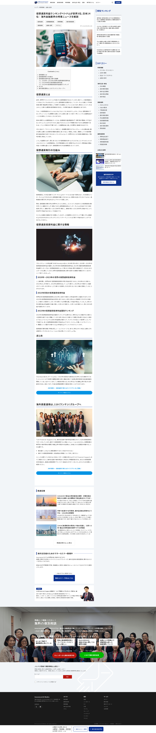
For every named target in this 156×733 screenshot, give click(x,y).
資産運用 (52, 2)
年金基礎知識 (104, 118)
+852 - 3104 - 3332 (62, 729)
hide (57, 71)
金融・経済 (49, 25)
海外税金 (103, 97)
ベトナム (58, 25)
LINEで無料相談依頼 (91, 655)
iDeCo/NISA (104, 105)
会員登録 (118, 2)
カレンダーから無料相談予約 (64, 655)
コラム (65, 708)
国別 (83, 2)
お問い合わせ (118, 723)
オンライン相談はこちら (64, 392)
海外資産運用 (70, 21)
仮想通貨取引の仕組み (45, 77)
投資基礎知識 (50, 21)
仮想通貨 (40, 21)
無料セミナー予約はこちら (64, 578)
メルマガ (106, 706)
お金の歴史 (103, 107)
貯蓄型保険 (103, 144)
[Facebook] (40, 707)
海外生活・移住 (76, 2)
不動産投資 (103, 110)
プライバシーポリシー (43, 682)
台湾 (85, 706)
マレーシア (86, 711)
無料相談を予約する (108, 182)
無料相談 (106, 701)
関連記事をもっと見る (64, 543)
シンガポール (87, 701)
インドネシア (87, 713)
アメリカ (86, 718)
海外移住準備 (104, 94)
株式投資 (103, 123)
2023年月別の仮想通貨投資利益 (50, 82)
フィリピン (86, 716)
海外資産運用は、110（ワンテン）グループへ (51, 88)
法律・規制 (103, 73)
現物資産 (103, 128)
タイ (85, 704)
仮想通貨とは (42, 75)
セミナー (98, 2)
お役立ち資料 (102, 150)
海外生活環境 (104, 91)
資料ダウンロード (108, 704)
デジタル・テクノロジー (107, 70)
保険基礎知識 (104, 142)
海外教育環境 (104, 89)
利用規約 (112, 723)
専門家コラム (90, 2)
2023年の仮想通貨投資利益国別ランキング (54, 84)
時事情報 (67, 2)
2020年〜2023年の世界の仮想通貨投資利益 (54, 80)
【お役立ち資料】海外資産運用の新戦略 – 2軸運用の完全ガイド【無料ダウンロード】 (113, 161)
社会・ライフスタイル (106, 75)
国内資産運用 (104, 115)
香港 (85, 699)
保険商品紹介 (104, 139)
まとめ (40, 86)
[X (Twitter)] (36, 707)
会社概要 (96, 723)
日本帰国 (103, 86)
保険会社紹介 (104, 137)
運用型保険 (60, 2)
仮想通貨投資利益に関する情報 (47, 79)
